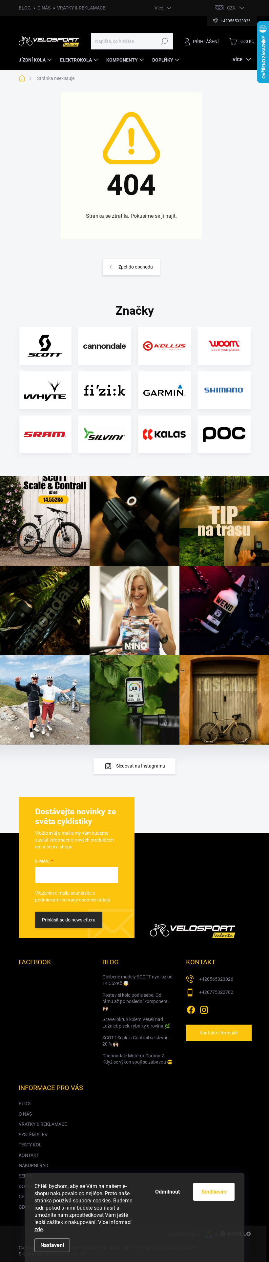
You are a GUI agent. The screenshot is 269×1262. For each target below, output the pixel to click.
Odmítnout (167, 1192)
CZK (231, 7)
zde (38, 1229)
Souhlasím (213, 1192)
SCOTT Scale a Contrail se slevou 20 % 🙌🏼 (135, 1041)
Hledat (164, 41)
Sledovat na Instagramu (140, 766)
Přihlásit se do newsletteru (68, 919)
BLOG (25, 7)
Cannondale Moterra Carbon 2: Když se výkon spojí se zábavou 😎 (137, 1059)
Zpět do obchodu (135, 266)
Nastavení (52, 1245)
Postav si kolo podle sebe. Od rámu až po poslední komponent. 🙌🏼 (135, 1002)
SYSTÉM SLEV (33, 1134)
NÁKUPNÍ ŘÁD (33, 1165)
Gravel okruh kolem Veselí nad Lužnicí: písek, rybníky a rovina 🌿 (136, 1023)
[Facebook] (191, 1009)
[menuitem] (36, 60)
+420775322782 (216, 992)
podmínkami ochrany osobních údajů (72, 899)
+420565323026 (216, 979)
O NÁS (44, 7)
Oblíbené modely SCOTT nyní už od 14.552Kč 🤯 (137, 980)
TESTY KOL (30, 1144)
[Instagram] (204, 1009)
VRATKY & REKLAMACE (81, 7)
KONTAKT (29, 1155)
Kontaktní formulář (218, 1032)
